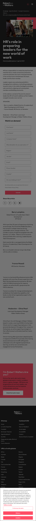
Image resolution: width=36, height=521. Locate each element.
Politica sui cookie (8, 505)
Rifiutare (18, 513)
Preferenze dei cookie (18, 508)
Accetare (18, 517)
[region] (18, 504)
